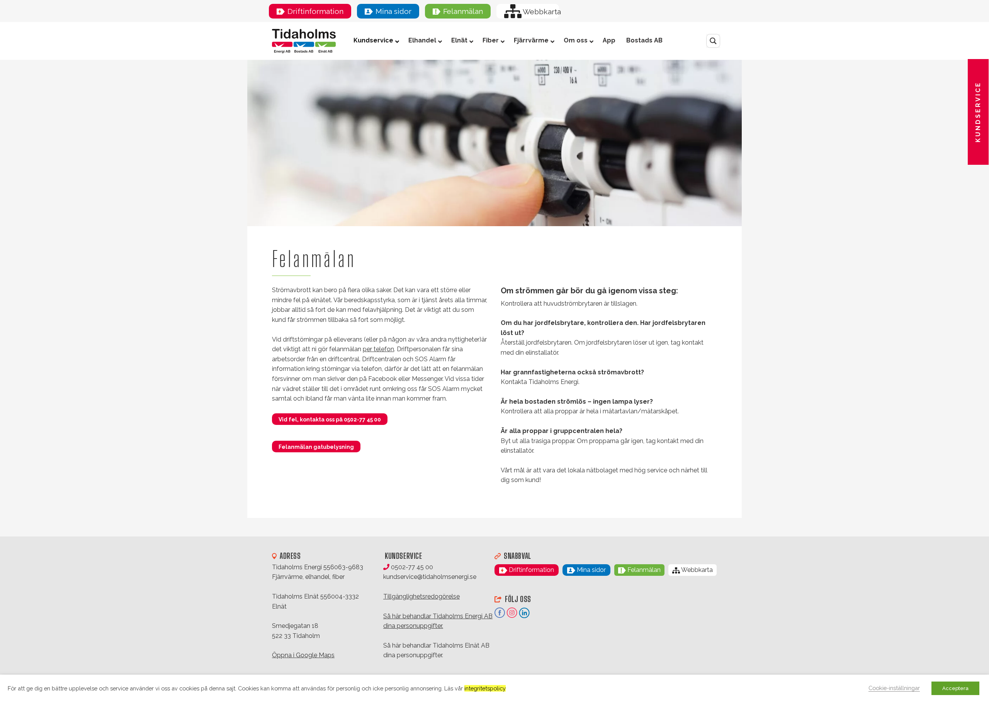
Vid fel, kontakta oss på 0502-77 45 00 (330, 419)
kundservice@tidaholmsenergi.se (429, 576)
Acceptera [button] (955, 688)
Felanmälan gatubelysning (316, 447)
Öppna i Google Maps (303, 655)
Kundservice (978, 111)
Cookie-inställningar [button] (894, 688)
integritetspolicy (485, 688)
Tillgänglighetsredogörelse (421, 596)
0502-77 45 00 (411, 567)
